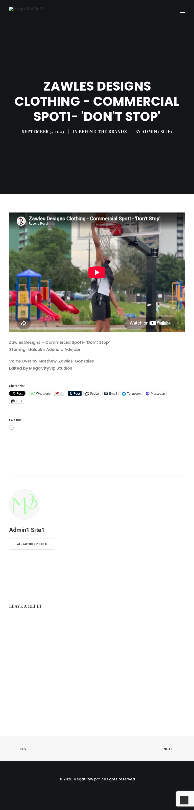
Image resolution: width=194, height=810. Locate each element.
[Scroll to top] (184, 800)
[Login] (159, 12)
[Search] (151, 12)
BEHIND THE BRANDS (103, 131)
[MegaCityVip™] (26, 12)
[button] (182, 12)
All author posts (32, 544)
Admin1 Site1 (157, 131)
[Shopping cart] (167, 12)
